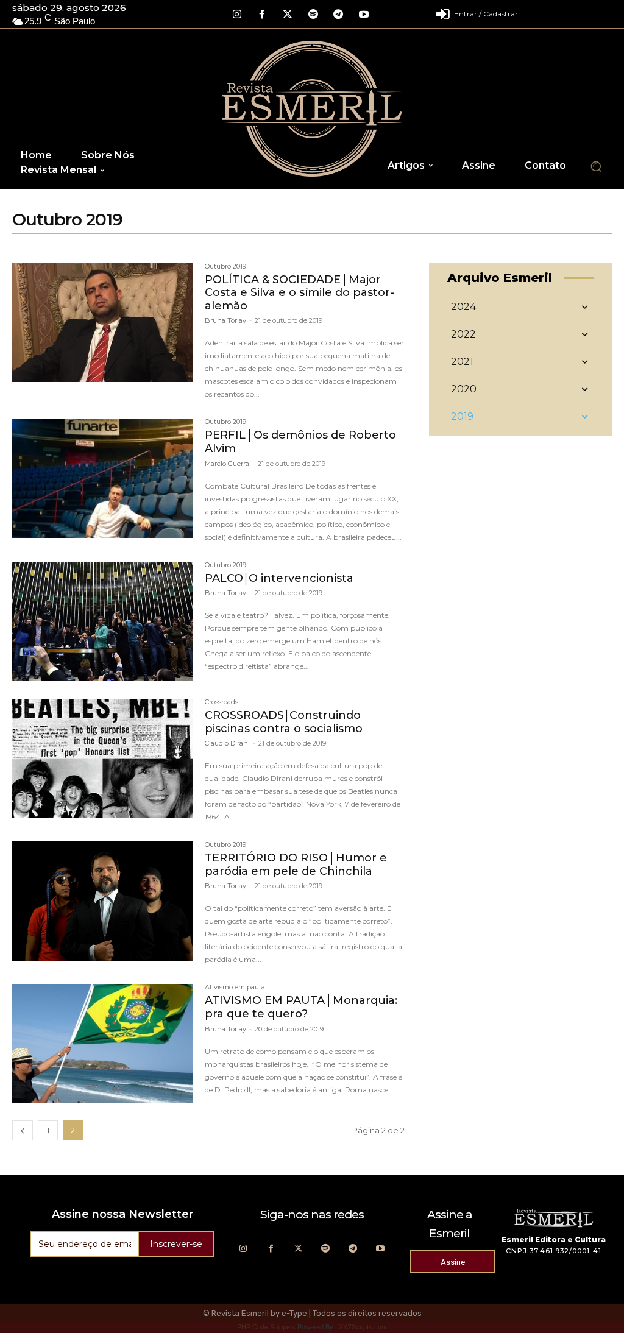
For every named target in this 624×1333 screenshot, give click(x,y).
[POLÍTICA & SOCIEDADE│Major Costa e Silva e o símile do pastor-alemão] (102, 323)
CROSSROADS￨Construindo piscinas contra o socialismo (284, 722)
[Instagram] (237, 15)
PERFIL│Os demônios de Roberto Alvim (300, 441)
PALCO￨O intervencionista (279, 578)
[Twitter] (287, 15)
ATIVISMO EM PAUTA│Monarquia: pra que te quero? (301, 1007)
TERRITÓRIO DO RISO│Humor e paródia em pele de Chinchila (296, 864)
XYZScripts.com (363, 1327)
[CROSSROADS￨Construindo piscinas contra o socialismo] (102, 758)
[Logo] (312, 109)
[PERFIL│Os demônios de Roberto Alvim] (102, 478)
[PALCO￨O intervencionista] (102, 621)
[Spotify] (313, 15)
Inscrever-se (176, 1244)
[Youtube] (364, 15)
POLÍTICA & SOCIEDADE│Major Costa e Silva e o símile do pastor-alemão (299, 293)
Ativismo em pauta (235, 987)
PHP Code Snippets (266, 1327)
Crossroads (221, 702)
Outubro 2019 (225, 266)
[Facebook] (262, 15)
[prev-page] (22, 1130)
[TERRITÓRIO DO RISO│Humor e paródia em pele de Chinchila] (102, 901)
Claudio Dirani (227, 743)
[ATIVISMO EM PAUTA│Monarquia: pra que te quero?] (102, 1043)
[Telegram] (338, 15)
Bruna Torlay (225, 320)
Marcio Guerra (227, 463)
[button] (596, 166)
